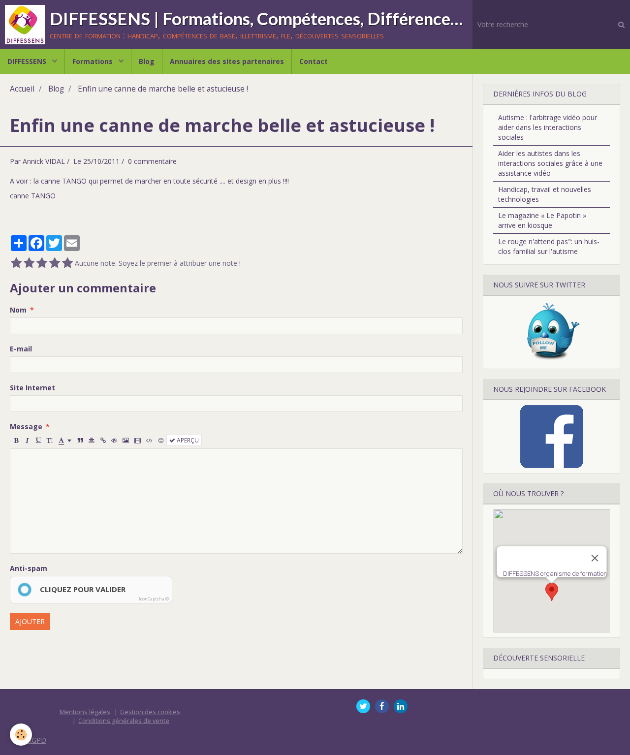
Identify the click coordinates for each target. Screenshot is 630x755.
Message (26, 426)
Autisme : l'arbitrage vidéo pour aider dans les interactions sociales (547, 127)
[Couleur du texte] (65, 440)
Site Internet (32, 387)
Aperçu (187, 440)
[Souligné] (38, 440)
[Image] (126, 440)
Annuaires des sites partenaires (227, 61)
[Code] (149, 440)
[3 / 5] (41, 263)
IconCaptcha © (154, 599)
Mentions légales (85, 712)
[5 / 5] (67, 263)
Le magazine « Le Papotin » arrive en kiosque (542, 220)
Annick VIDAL (44, 161)
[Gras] (16, 440)
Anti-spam (28, 568)
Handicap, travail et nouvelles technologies (544, 194)
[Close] (594, 558)
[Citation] (80, 440)
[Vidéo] (137, 440)
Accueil (22, 89)
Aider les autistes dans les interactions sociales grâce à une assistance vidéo (550, 163)
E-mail (21, 348)
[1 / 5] (16, 263)
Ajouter (30, 621)
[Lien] (103, 440)
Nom (18, 310)
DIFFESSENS (27, 61)
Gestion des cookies (150, 712)
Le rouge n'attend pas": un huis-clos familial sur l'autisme (548, 246)
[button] (551, 592)
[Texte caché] (114, 440)
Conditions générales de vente (123, 721)
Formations (93, 61)
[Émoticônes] (161, 440)
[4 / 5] (54, 263)
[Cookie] (21, 735)
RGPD (36, 740)
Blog (147, 61)
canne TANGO (33, 195)
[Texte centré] (91, 440)
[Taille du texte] (50, 440)
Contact (313, 61)
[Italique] (27, 440)
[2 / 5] (29, 263)
